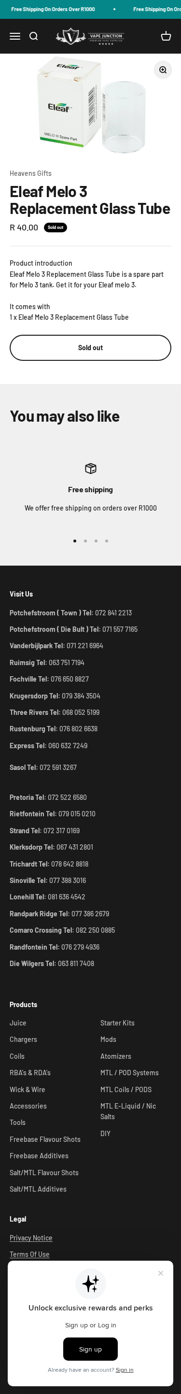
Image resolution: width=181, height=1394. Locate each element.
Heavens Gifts (31, 173)
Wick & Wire (27, 1089)
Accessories (28, 1106)
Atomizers (115, 1056)
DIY (105, 1133)
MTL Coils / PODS (126, 1089)
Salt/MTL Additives (38, 1189)
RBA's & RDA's (30, 1072)
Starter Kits (117, 1023)
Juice (18, 1023)
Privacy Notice (31, 1238)
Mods (108, 1039)
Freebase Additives (39, 1156)
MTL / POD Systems (129, 1072)
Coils (17, 1056)
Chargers (23, 1039)
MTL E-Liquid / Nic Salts (128, 1111)
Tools (18, 1122)
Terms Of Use (30, 1254)
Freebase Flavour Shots (45, 1139)
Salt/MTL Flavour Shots (44, 1172)
